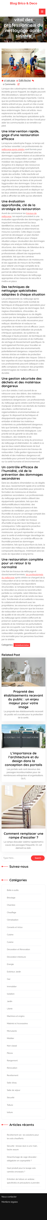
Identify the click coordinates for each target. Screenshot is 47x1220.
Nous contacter (9, 1197)
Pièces (10, 1053)
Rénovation (12, 1068)
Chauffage (11, 912)
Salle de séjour (13, 1090)
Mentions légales (10, 1202)
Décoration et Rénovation (18, 949)
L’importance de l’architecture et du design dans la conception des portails (23, 759)
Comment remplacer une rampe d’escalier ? (23, 835)
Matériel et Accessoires (17, 1023)
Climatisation (12, 920)
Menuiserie (12, 1031)
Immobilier (12, 986)
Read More (22, 672)
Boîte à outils (13, 890)
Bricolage (11, 898)
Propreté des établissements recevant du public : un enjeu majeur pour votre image (23, 699)
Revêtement (12, 1075)
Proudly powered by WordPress (23, 1218)
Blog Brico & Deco (23, 3)
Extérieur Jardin (14, 972)
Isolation (10, 994)
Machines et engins (15, 1016)
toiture (10, 1112)
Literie (10, 1009)
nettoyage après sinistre (13, 149)
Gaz (8, 979)
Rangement (12, 1060)
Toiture (10, 1105)
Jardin (9, 1001)
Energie (10, 964)
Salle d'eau (12, 1083)
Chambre (11, 905)
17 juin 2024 (9, 80)
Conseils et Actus (32, 47)
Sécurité (10, 1097)
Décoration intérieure (16, 957)
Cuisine (10, 934)
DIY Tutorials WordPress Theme (20, 1210)
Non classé (12, 1046)
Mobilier (10, 1038)
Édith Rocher (25, 80)
